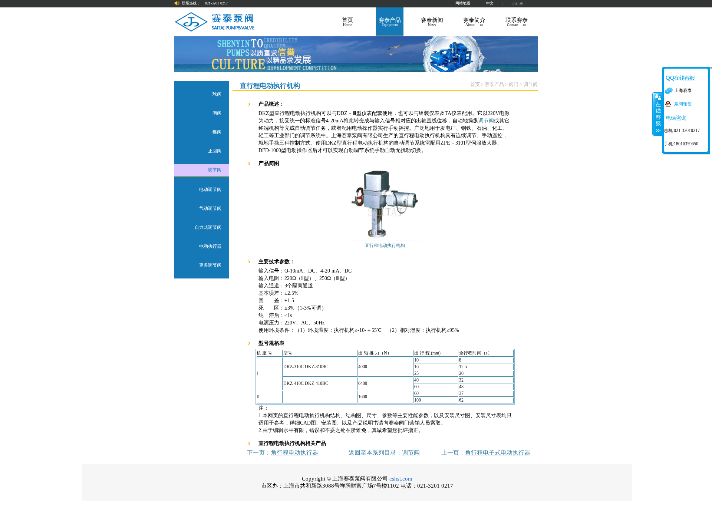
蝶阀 (216, 132)
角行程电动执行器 (294, 452)
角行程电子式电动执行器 (497, 452)
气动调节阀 (210, 208)
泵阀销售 (683, 103)
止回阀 (214, 151)
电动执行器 (210, 246)
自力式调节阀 (208, 227)
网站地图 (462, 3)
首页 (475, 84)
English (517, 3)
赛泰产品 (494, 84)
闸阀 (216, 113)
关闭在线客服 (657, 114)
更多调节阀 (210, 265)
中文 (490, 3)
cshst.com (400, 479)
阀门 (513, 84)
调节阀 (214, 169)
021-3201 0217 (216, 3)
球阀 (216, 94)
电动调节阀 (210, 189)
